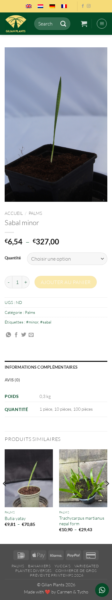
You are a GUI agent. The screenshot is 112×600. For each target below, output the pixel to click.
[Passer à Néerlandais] (40, 6)
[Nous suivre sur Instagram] (89, 6)
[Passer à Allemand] (52, 6)
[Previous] (5, 496)
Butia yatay (15, 518)
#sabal (45, 321)
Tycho (82, 591)
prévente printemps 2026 (56, 575)
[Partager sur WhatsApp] (8, 335)
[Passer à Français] (64, 6)
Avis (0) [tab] (12, 379)
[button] (84, 24)
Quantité (13, 258)
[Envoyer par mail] (31, 335)
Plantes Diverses (33, 570)
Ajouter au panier (66, 282)
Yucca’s (62, 566)
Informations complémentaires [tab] (41, 367)
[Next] (107, 496)
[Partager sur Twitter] (23, 335)
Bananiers (39, 566)
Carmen (64, 591)
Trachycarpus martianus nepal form (81, 520)
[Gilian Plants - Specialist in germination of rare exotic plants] (17, 23)
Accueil (14, 213)
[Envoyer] (63, 23)
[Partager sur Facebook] (16, 335)
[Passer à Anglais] (29, 6)
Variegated (86, 566)
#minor (32, 321)
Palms (35, 213)
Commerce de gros (76, 570)
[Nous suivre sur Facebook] (83, 6)
